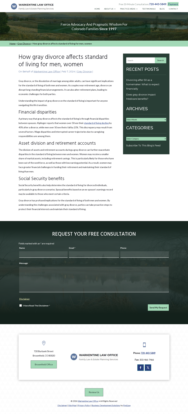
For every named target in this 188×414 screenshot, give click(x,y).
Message (23, 263)
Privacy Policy (84, 405)
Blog (162, 9)
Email (72, 248)
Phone (123, 248)
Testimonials (149, 9)
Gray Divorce (84, 71)
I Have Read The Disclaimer (36, 305)
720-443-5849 (157, 4)
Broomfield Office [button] (44, 364)
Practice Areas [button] (127, 9)
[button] (185, 395)
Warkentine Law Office (47, 71)
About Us (108, 9)
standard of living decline (96, 123)
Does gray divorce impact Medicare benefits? (141, 96)
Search (160, 60)
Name (22, 248)
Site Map (72, 405)
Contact (173, 9)
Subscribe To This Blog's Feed (143, 145)
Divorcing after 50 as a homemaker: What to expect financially (142, 84)
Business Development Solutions (106, 405)
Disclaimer (24, 299)
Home (97, 9)
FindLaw (127, 405)
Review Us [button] (94, 392)
